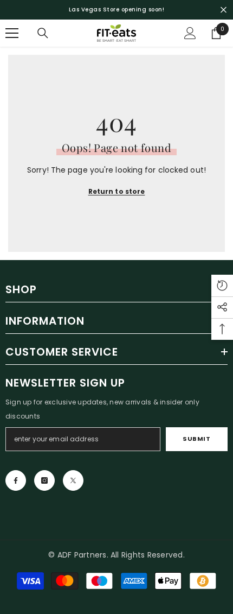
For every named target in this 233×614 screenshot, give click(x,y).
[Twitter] (73, 480)
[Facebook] (15, 480)
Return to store (116, 191)
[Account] (190, 33)
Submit (196, 438)
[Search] (42, 33)
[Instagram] (44, 480)
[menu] (11, 33)
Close (223, 10)
